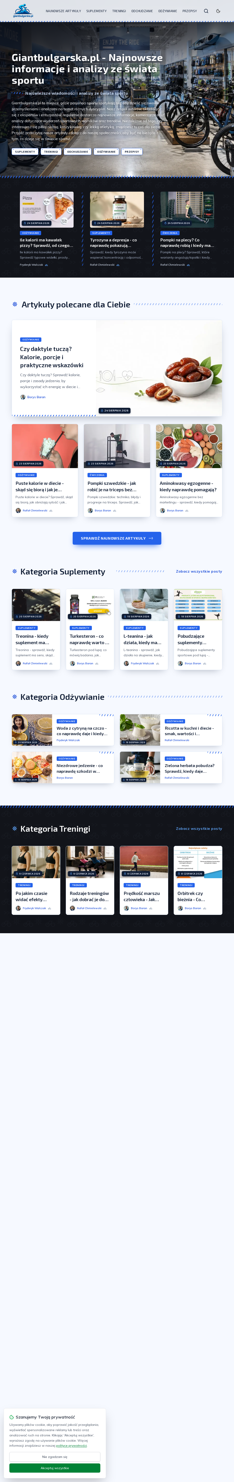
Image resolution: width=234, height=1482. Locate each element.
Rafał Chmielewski (102, 264)
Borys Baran (65, 777)
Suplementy (96, 11)
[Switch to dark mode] (218, 11)
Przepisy (190, 11)
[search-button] (206, 11)
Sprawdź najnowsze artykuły (113, 538)
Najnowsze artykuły (63, 11)
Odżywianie (167, 11)
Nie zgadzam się (54, 1457)
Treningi (119, 11)
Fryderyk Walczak (31, 264)
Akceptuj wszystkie (55, 1468)
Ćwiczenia (170, 233)
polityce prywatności (71, 1445)
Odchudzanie (142, 11)
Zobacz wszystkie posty (199, 571)
